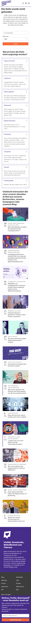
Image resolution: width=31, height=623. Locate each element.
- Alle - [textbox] (6, 39)
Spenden (4, 580)
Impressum (4, 586)
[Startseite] (6, 3)
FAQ (17, 589)
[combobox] (15, 39)
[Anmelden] (26, 3)
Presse (3, 583)
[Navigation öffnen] (29, 3)
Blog (2, 577)
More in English (6, 594)
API (2, 589)
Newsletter (19, 577)
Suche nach (6, 36)
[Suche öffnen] (23, 3)
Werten (11, 567)
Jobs (17, 580)
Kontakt (18, 583)
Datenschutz (20, 586)
